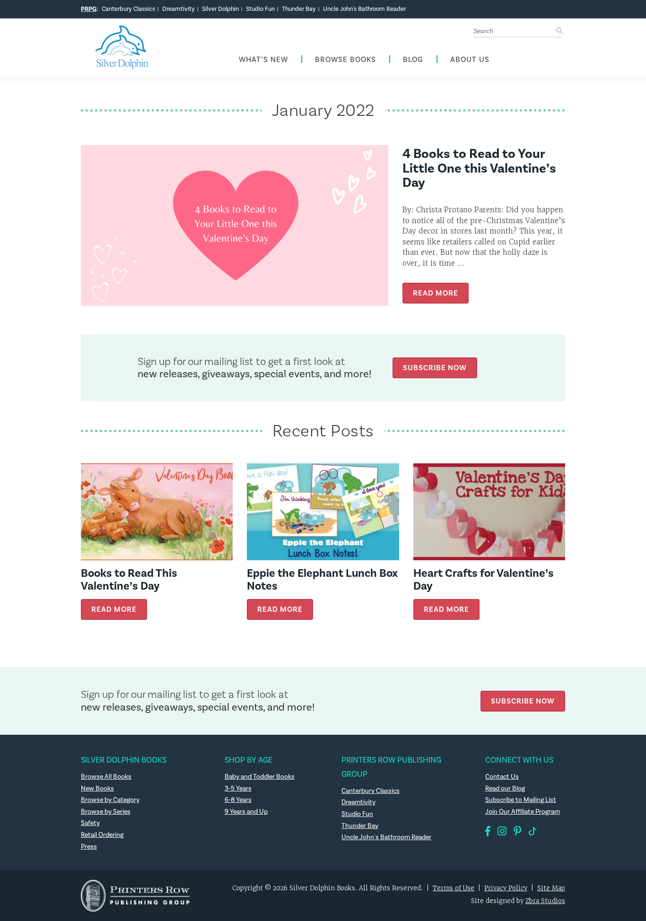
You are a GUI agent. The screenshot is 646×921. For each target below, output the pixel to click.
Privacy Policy (505, 888)
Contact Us (502, 777)
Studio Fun (260, 9)
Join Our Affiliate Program (522, 812)
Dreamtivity (178, 9)
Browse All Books (106, 777)
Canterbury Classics (128, 9)
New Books (97, 788)
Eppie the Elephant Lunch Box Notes (322, 579)
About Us (469, 59)
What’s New (263, 59)
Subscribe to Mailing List (520, 800)
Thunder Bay (299, 9)
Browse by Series (106, 812)
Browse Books (345, 59)
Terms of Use (453, 888)
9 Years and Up (246, 812)
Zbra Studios (545, 901)
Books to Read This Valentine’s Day (129, 579)
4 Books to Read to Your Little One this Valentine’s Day (479, 168)
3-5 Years (238, 788)
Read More (435, 292)
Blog (413, 59)
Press (89, 847)
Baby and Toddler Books (260, 777)
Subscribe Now (435, 367)
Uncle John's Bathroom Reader (364, 9)
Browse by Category (110, 800)
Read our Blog (505, 788)
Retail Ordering (102, 835)
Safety (90, 823)
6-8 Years (238, 800)
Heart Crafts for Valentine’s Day (483, 579)
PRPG (88, 9)
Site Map (551, 888)
